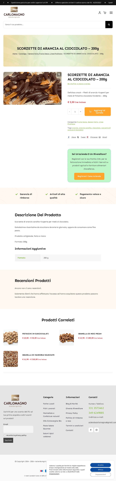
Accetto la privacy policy (16, 435)
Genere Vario (93, 122)
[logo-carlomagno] (14, 7)
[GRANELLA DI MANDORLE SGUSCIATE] (10, 352)
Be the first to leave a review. (79, 84)
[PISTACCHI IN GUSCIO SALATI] (10, 331)
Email (5, 424)
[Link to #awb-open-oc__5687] (111, 13)
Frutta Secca (82, 122)
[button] (59, 74)
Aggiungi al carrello (99, 111)
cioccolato (96, 128)
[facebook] (91, 430)
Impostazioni (100, 474)
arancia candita (85, 128)
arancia (75, 128)
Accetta (101, 465)
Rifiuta (100, 470)
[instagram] (96, 430)
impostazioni (54, 474)
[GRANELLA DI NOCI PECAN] (66, 331)
